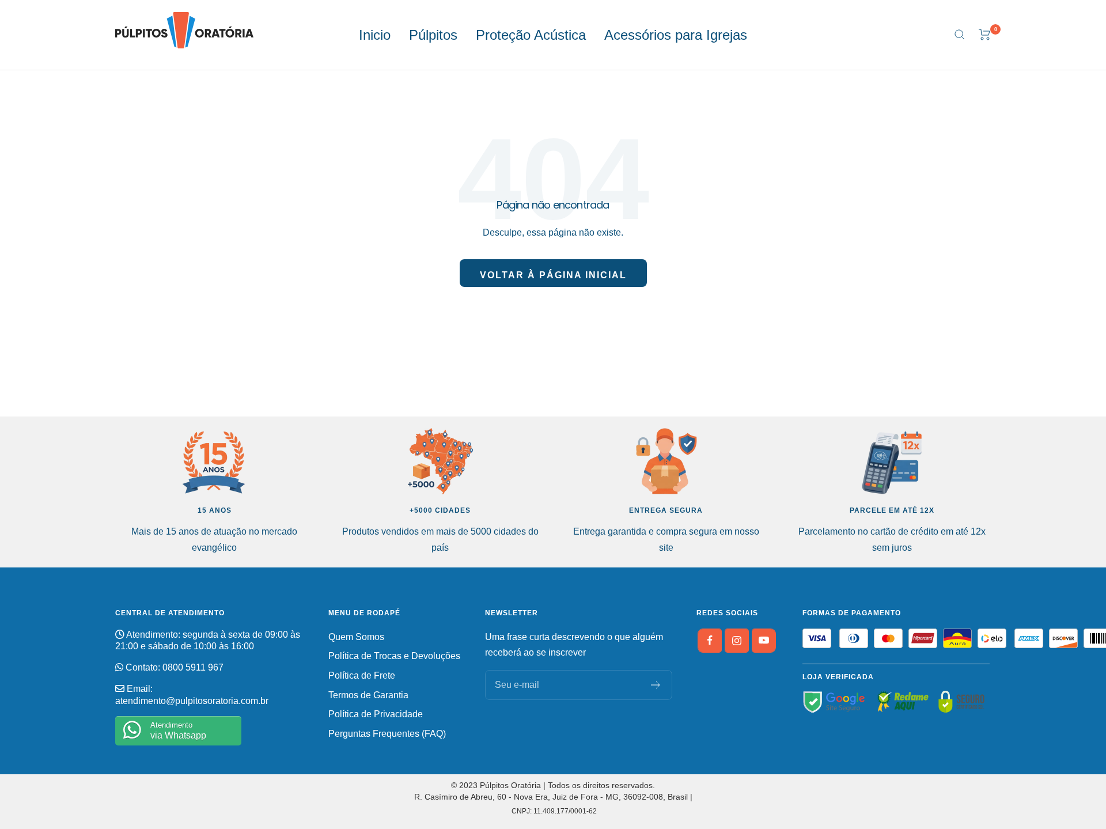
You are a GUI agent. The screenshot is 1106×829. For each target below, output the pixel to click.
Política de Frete (361, 675)
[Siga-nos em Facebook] (709, 640)
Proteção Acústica (531, 35)
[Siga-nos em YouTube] (763, 640)
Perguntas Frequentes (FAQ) (387, 734)
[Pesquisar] (960, 34)
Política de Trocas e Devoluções (394, 656)
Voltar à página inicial (553, 275)
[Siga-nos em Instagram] (736, 640)
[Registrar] (656, 685)
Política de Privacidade (375, 714)
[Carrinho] (985, 34)
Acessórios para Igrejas (675, 35)
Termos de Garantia (368, 695)
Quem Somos (356, 637)
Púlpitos (433, 35)
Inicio (375, 35)
